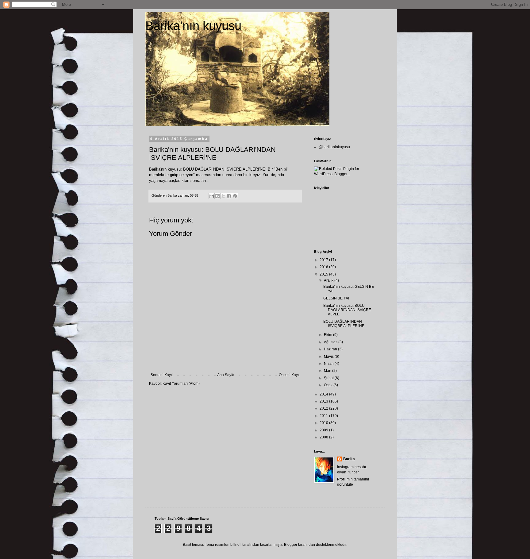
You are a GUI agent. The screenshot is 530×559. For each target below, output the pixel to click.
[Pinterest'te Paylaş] (235, 196)
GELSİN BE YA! (336, 298)
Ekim (328, 335)
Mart (328, 370)
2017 (324, 260)
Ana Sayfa (225, 375)
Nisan (329, 363)
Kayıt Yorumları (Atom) (181, 383)
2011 (324, 416)
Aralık (329, 280)
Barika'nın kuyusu (193, 26)
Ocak (328, 385)
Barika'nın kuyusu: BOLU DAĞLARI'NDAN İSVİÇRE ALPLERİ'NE (207, 169)
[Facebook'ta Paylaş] (229, 196)
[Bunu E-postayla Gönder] (212, 196)
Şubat (329, 378)
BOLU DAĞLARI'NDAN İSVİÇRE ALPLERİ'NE (343, 323)
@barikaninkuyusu (334, 147)
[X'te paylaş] (223, 196)
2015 (324, 274)
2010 (324, 423)
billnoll (235, 544)
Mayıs (329, 356)
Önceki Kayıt (289, 375)
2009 (324, 430)
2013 (324, 401)
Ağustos (331, 342)
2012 (324, 408)
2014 (324, 394)
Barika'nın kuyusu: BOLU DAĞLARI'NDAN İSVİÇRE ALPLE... (347, 310)
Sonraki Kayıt (162, 375)
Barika (349, 459)
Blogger (290, 544)
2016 (324, 267)
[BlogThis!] (217, 196)
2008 (324, 437)
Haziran (331, 349)
